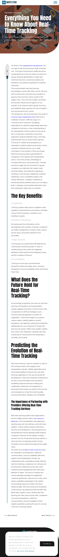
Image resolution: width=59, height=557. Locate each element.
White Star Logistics (33, 450)
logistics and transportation (23, 117)
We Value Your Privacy (25, 551)
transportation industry (33, 65)
